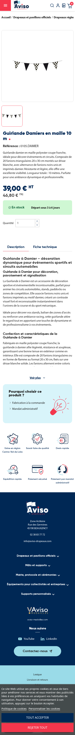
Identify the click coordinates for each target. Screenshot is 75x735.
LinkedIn (51, 638)
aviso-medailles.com (37, 620)
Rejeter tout (37, 728)
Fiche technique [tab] (45, 247)
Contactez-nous (35, 651)
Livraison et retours (37, 679)
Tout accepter (37, 718)
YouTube (29, 638)
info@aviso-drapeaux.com (38, 541)
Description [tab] (15, 247)
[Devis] (64, 6)
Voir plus (35, 377)
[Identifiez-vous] (58, 6)
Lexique (37, 674)
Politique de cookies (14, 708)
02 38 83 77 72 (37, 534)
